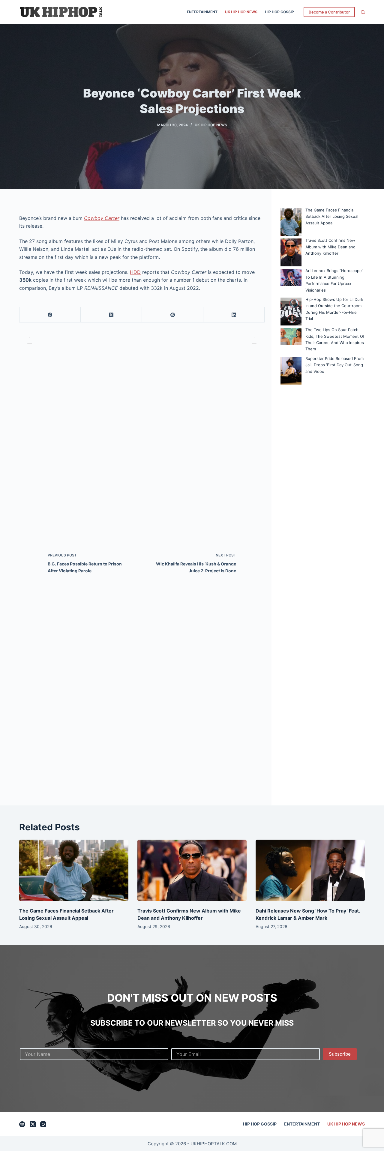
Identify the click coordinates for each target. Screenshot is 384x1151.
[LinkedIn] (234, 314)
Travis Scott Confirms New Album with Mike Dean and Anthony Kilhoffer (330, 247)
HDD (135, 272)
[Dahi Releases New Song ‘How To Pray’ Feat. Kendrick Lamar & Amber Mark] (310, 870)
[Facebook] (50, 314)
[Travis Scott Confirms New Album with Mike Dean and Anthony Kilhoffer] (192, 870)
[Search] (363, 12)
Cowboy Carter (101, 218)
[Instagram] (43, 1124)
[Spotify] (22, 1124)
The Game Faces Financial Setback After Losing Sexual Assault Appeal (331, 216)
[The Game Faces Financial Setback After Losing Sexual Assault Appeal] (73, 870)
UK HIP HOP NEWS (241, 12)
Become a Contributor (329, 12)
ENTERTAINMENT (202, 12)
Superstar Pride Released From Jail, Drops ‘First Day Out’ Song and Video (334, 365)
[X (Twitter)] (111, 314)
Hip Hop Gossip (279, 12)
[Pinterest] (172, 314)
